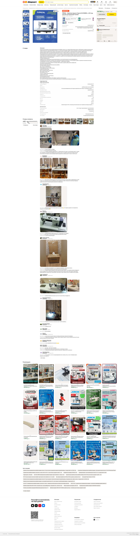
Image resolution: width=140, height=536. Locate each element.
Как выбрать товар (77, 501)
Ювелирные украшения (58, 529)
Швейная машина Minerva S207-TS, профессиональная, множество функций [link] (108, 462)
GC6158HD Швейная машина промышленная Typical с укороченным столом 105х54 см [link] (30, 386)
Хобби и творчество (58, 516)
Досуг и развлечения (58, 501)
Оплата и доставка (77, 503)
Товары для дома (57, 511)
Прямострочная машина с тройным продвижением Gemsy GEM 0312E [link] (77, 386)
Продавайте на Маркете (78, 521)
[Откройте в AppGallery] (39, 506)
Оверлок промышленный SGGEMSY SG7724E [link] (93, 386)
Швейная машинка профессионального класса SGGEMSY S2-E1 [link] (109, 386)
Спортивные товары (58, 522)
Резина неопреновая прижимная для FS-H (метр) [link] (30, 437)
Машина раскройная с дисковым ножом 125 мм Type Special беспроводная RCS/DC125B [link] (61, 411)
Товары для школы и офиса (59, 521)
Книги (55, 519)
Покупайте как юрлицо (78, 504)
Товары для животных (58, 524)
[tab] (26, 5)
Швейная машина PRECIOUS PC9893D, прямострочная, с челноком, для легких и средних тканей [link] (46, 437)
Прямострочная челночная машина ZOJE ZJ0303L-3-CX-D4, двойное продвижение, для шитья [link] (93, 411)
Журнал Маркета (77, 509)
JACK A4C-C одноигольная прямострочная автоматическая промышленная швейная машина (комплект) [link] (92, 437)
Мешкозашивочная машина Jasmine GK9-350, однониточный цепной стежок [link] (77, 437)
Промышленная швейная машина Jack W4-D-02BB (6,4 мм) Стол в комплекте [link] (30, 462)
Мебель (55, 503)
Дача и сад (56, 517)
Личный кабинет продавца (79, 519)
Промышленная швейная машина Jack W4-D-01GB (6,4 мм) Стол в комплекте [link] (46, 462)
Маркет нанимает (97, 508)
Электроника (56, 508)
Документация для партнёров (79, 522)
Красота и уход (57, 514)
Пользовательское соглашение (14, 533)
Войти (115, 2)
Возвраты (76, 508)
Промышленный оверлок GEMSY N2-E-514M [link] (30, 411)
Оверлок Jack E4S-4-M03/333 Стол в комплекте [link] (61, 462)
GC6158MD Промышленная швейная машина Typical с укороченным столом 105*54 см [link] (46, 386)
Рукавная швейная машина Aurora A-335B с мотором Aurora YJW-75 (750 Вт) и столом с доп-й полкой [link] (93, 462)
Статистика (5, 533)
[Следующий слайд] (58, 26)
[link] (50, 470)
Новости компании (97, 501)
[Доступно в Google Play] (36, 506)
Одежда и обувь (57, 509)
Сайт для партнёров (77, 524)
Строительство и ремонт (58, 526)
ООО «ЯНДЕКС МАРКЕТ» (134, 533)
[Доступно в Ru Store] (43, 506)
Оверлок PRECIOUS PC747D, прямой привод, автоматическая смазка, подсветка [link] (61, 437)
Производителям (97, 504)
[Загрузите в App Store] (32, 506)
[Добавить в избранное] (36, 365)
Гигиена (55, 506)
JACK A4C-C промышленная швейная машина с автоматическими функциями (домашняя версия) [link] (77, 411)
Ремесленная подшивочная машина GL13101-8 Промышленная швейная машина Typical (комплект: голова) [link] (61, 386)
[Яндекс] (137, 534)
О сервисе (76, 506)
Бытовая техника (57, 504)
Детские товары (57, 527)
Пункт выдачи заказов (98, 506)
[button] (65, 11)
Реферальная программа (98, 503)
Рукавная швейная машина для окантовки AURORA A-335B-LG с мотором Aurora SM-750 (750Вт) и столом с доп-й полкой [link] (77, 462)
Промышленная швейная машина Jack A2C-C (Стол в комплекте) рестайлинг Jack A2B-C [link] (109, 437)
